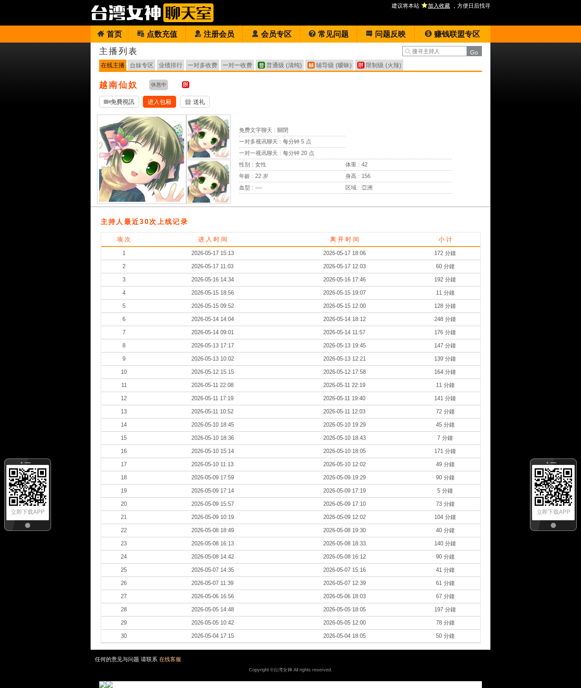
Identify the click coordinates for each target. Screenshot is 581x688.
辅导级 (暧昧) (334, 65)
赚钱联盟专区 (457, 34)
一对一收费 (237, 65)
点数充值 (162, 34)
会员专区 (276, 34)
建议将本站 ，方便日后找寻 (441, 6)
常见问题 (333, 34)
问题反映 (390, 34)
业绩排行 (170, 65)
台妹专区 (142, 65)
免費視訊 (122, 101)
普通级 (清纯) (284, 65)
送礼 (198, 101)
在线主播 (113, 65)
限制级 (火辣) (384, 65)
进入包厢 (159, 101)
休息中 (158, 85)
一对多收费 (202, 65)
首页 (114, 34)
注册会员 (219, 34)
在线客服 (170, 659)
